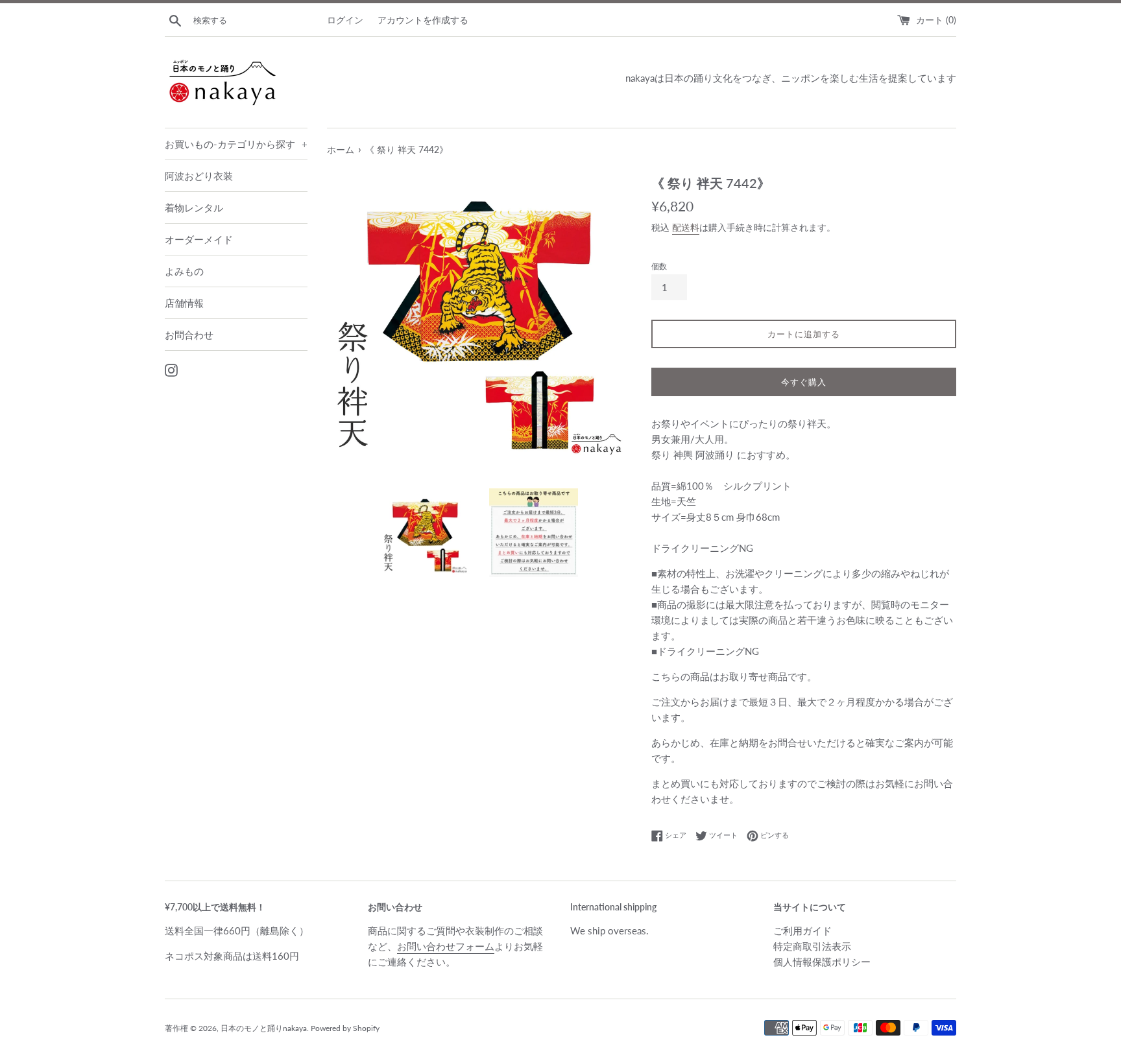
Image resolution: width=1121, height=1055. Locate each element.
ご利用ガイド (802, 930)
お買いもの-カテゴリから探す (236, 144)
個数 (659, 266)
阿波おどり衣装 (199, 176)
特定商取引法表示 (812, 946)
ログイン (345, 20)
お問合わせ (189, 334)
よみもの (184, 271)
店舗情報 (184, 303)
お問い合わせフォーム (445, 946)
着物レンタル (194, 207)
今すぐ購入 (803, 382)
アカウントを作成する (423, 20)
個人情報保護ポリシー (822, 961)
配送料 (685, 227)
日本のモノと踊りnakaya (264, 1028)
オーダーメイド (199, 239)
